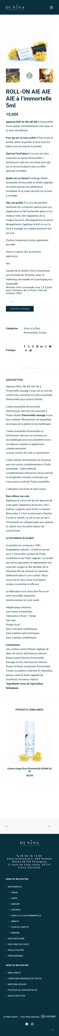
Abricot (15, 921)
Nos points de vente (18, 944)
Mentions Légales (17, 984)
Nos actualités (16, 950)
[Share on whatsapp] (46, 347)
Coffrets (15, 910)
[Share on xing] (26, 350)
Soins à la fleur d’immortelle (26, 915)
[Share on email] (30, 350)
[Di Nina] (15, 7)
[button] (51, 7)
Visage (14, 892)
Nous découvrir (16, 938)
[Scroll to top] (52, 1029)
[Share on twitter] (29, 347)
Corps (14, 898)
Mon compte (14, 973)
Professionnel (15, 956)
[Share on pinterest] (37, 347)
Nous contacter (16, 996)
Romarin (15, 933)
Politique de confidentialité (22, 990)
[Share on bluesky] (50, 347)
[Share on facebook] (24, 347)
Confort (43, 332)
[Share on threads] (33, 347)
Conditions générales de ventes (25, 978)
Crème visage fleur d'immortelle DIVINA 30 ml (29, 770)
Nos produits (15, 887)
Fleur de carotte (20, 927)
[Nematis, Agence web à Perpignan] (48, 1017)
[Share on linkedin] (41, 347)
